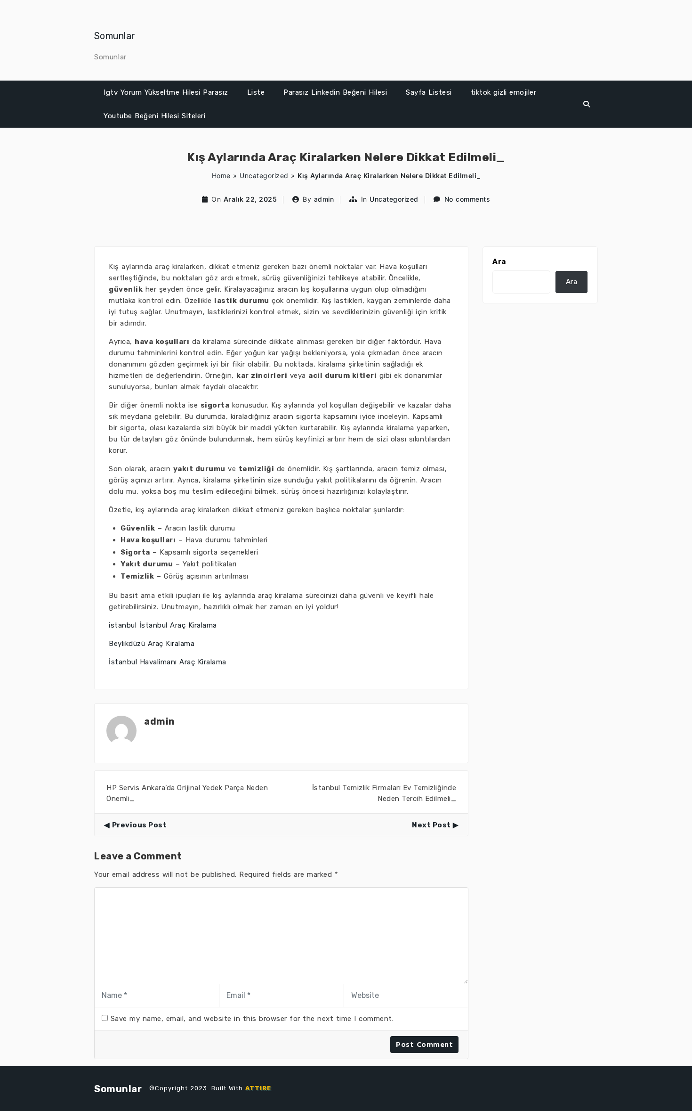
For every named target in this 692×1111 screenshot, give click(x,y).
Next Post (431, 825)
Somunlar (114, 35)
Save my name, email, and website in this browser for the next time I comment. (252, 1018)
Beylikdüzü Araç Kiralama (151, 643)
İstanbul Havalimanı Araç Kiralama (167, 662)
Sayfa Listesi (429, 92)
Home (221, 176)
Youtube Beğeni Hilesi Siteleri (154, 116)
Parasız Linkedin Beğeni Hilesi (335, 92)
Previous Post (139, 825)
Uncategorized (264, 176)
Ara (499, 261)
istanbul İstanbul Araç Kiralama (163, 625)
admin (324, 199)
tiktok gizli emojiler (504, 92)
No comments (467, 199)
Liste (256, 92)
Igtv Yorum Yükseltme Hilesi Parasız (166, 92)
